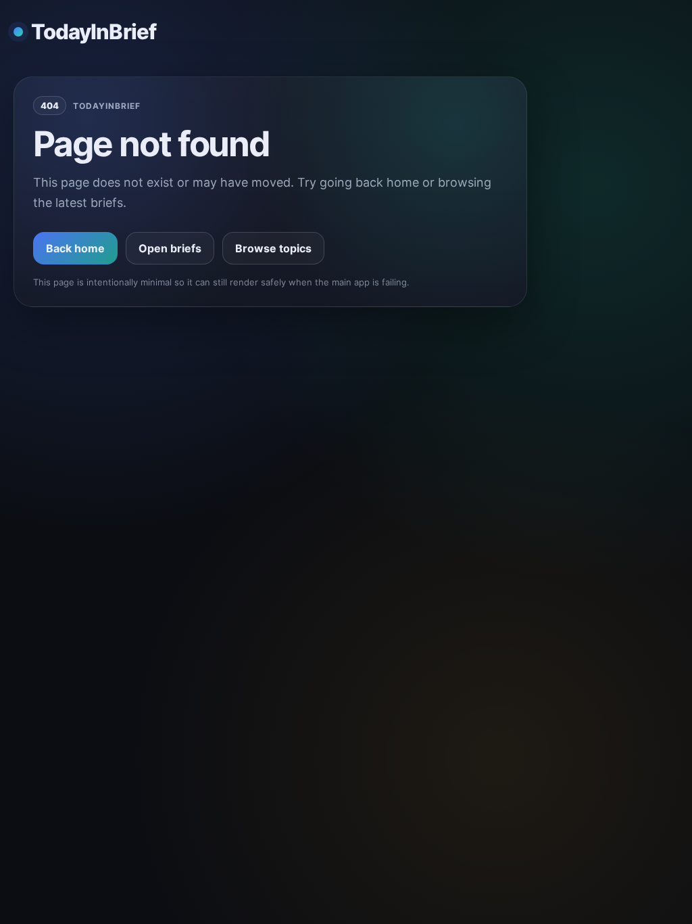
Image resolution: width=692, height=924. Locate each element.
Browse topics (273, 248)
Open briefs (170, 248)
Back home (75, 248)
